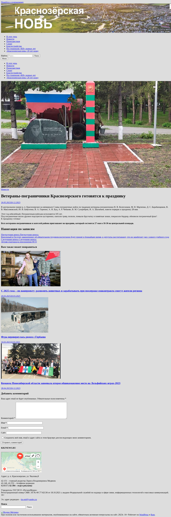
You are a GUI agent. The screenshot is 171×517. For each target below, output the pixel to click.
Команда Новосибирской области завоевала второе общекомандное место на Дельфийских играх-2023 (60, 383)
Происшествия (13, 41)
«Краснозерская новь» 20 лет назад (22, 51)
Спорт (9, 44)
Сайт (3, 433)
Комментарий (8, 418)
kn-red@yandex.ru (29, 499)
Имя (4, 423)
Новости (10, 39)
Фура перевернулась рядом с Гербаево (23, 337)
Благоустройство (14, 46)
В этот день (11, 36)
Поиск (4, 504)
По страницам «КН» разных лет (21, 48)
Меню (4, 59)
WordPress (143, 515)
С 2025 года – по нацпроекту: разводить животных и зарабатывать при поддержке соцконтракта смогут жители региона (71, 290)
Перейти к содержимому (12, 2)
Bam (153, 515)
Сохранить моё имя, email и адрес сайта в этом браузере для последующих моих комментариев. (47, 438)
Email (4, 428)
